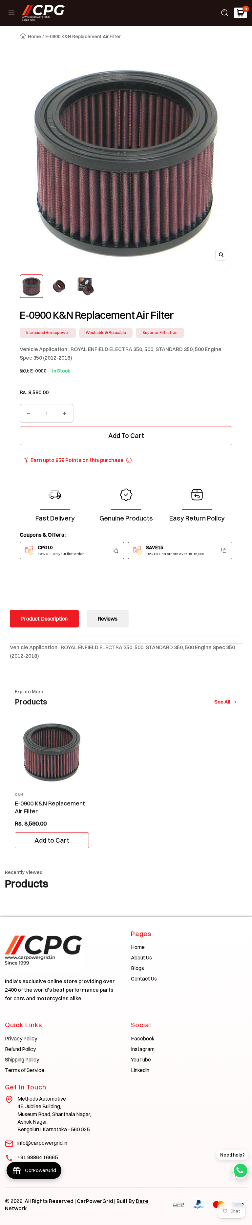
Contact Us (144, 978)
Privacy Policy (21, 1038)
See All (223, 702)
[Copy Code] (115, 550)
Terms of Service (24, 1070)
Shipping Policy (22, 1059)
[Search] (225, 13)
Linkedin (140, 1070)
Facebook (143, 1038)
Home (34, 36)
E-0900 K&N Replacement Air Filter (50, 807)
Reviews (107, 618)
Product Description (44, 618)
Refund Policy (20, 1049)
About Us (141, 957)
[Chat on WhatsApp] (240, 1170)
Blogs (137, 968)
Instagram (143, 1049)
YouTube (141, 1059)
